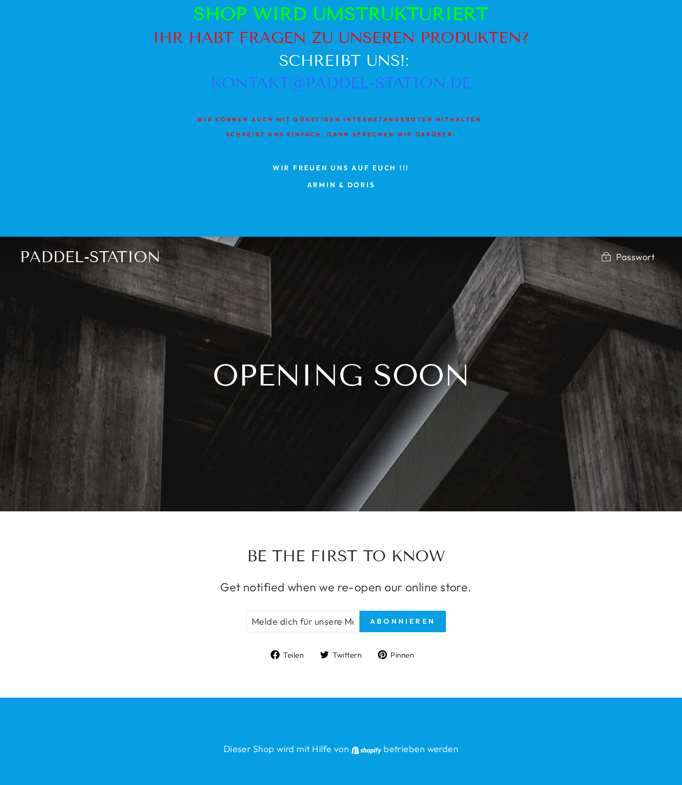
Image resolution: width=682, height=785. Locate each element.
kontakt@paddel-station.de (341, 83)
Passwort (635, 257)
